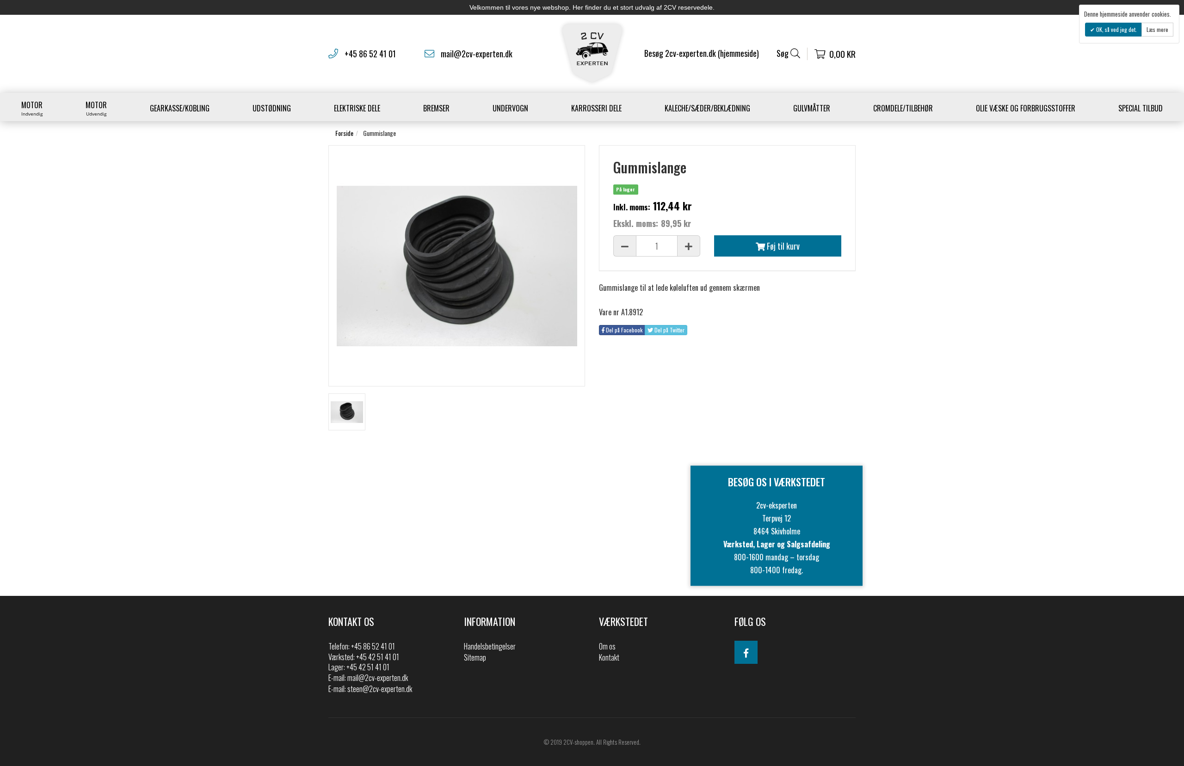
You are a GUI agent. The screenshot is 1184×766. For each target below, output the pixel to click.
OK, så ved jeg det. (1116, 29)
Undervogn (510, 108)
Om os (607, 646)
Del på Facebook (623, 330)
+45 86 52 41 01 (370, 54)
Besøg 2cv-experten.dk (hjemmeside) (701, 53)
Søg (783, 53)
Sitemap (475, 657)
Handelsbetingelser (490, 646)
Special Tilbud (1140, 108)
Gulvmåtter (811, 108)
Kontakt (609, 657)
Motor (32, 108)
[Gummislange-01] (346, 411)
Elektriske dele (357, 108)
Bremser (436, 108)
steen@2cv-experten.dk (379, 688)
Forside (344, 133)
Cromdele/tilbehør (903, 108)
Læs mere (1157, 29)
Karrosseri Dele (596, 108)
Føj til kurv (782, 246)
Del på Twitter (668, 330)
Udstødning (272, 108)
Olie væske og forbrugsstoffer (1025, 108)
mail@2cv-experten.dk (476, 54)
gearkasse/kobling (180, 108)
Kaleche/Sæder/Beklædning (707, 108)
